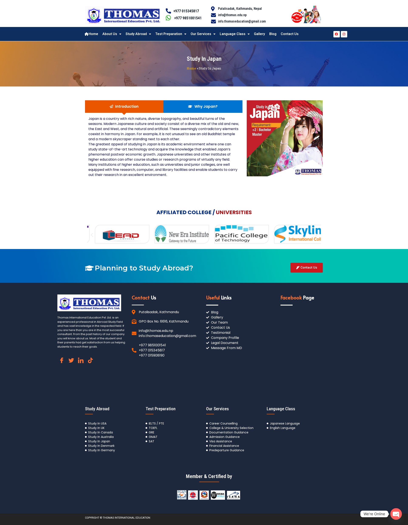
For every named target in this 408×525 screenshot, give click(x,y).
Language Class (232, 34)
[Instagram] (344, 34)
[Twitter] (71, 362)
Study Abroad (136, 34)
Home (93, 34)
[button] (92, 234)
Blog (272, 34)
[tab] (124, 106)
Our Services (201, 34)
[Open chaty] (396, 514)
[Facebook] (336, 34)
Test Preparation (168, 34)
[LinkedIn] (81, 362)
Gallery (259, 34)
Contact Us (290, 34)
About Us (109, 34)
